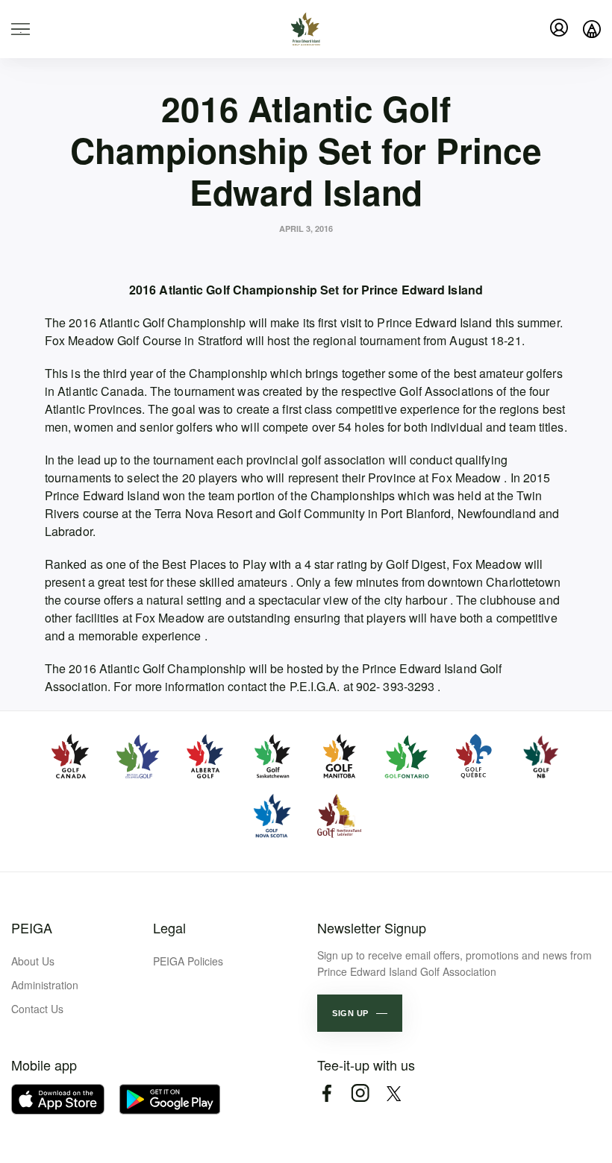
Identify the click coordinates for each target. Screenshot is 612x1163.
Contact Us (37, 1008)
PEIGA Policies (188, 961)
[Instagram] (360, 1093)
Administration (44, 984)
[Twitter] (393, 1093)
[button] (359, 1013)
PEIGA (31, 927)
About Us (32, 961)
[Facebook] (326, 1093)
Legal (169, 927)
